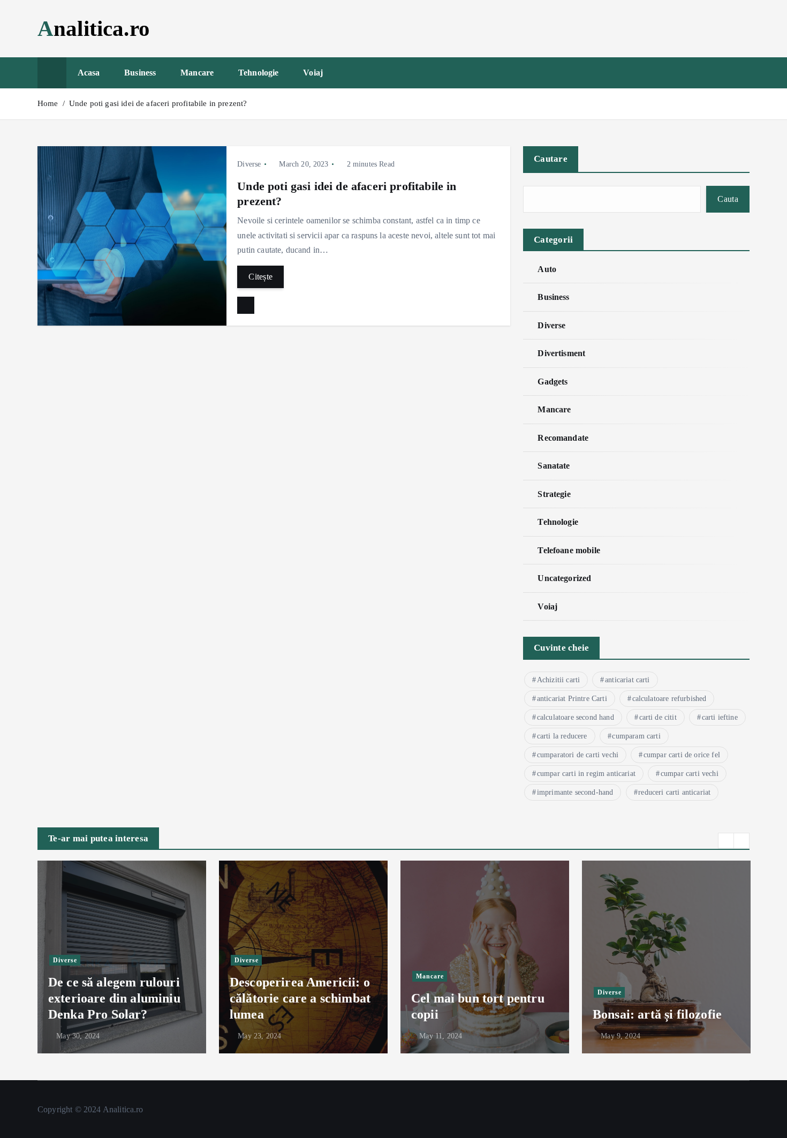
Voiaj (313, 72)
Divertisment (561, 353)
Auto (547, 269)
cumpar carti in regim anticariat (586, 774)
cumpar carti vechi (689, 774)
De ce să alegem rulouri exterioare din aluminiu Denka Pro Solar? (114, 998)
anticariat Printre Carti (572, 699)
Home (47, 103)
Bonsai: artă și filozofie (657, 1014)
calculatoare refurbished (669, 699)
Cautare (550, 159)
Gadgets (552, 381)
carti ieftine (720, 717)
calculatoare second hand (575, 717)
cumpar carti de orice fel (682, 755)
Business (140, 72)
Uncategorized (564, 578)
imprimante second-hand (575, 792)
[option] (121, 957)
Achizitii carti (558, 680)
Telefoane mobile (569, 550)
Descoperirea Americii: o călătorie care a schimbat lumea (300, 998)
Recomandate (563, 437)
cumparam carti (636, 736)
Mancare (197, 72)
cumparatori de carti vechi (577, 755)
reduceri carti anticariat (674, 792)
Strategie (554, 494)
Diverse (249, 164)
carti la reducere (562, 736)
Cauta (727, 199)
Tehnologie (258, 72)
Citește (260, 276)
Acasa (89, 72)
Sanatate (554, 465)
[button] (726, 841)
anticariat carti (627, 680)
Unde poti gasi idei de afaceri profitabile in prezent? (158, 103)
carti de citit (658, 717)
